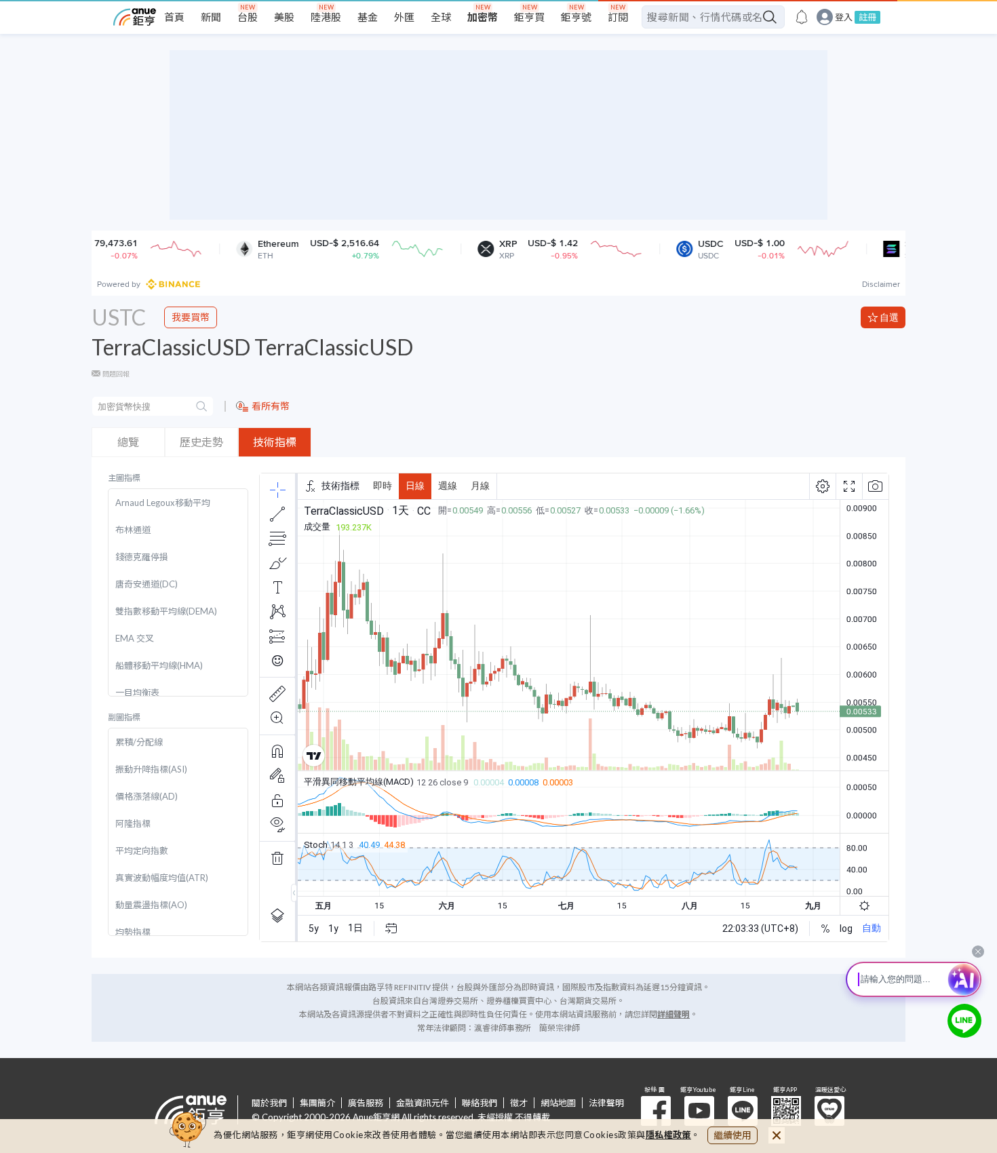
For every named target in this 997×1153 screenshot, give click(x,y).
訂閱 (618, 17)
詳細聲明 (673, 1014)
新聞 (211, 17)
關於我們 (269, 1102)
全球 (441, 17)
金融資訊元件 (422, 1102)
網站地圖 (558, 1102)
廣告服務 (365, 1102)
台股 (247, 17)
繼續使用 (732, 1135)
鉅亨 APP (786, 1111)
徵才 (519, 1102)
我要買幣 (191, 317)
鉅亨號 (576, 17)
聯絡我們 (479, 1102)
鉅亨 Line (743, 1111)
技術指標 (274, 441)
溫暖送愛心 (829, 1111)
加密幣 (482, 17)
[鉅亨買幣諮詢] (964, 1021)
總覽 (128, 441)
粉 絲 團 (656, 1111)
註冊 (867, 17)
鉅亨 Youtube (699, 1111)
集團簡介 (317, 1102)
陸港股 (326, 17)
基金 (367, 17)
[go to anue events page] (802, 17)
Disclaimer (881, 284)
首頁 (174, 17)
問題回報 (116, 374)
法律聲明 (606, 1102)
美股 (284, 17)
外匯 (404, 17)
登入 (844, 17)
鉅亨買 (529, 17)
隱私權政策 (669, 1134)
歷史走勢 (201, 441)
